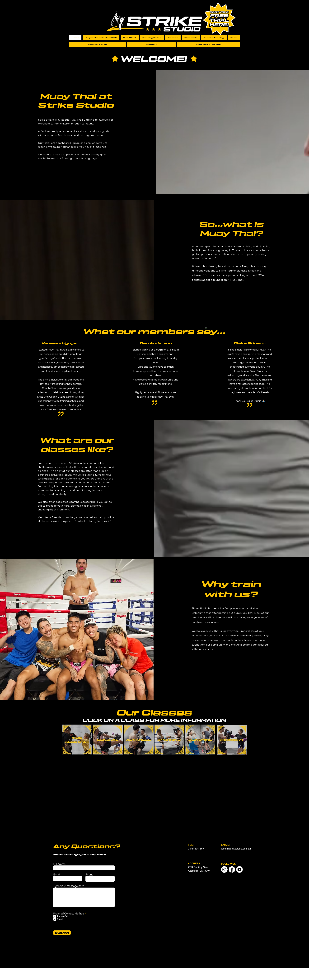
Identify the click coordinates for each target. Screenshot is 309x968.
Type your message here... (69, 886)
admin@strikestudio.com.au (236, 848)
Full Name (59, 864)
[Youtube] (239, 869)
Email (56, 874)
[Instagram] (224, 869)
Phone (89, 874)
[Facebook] (232, 869)
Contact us (82, 521)
